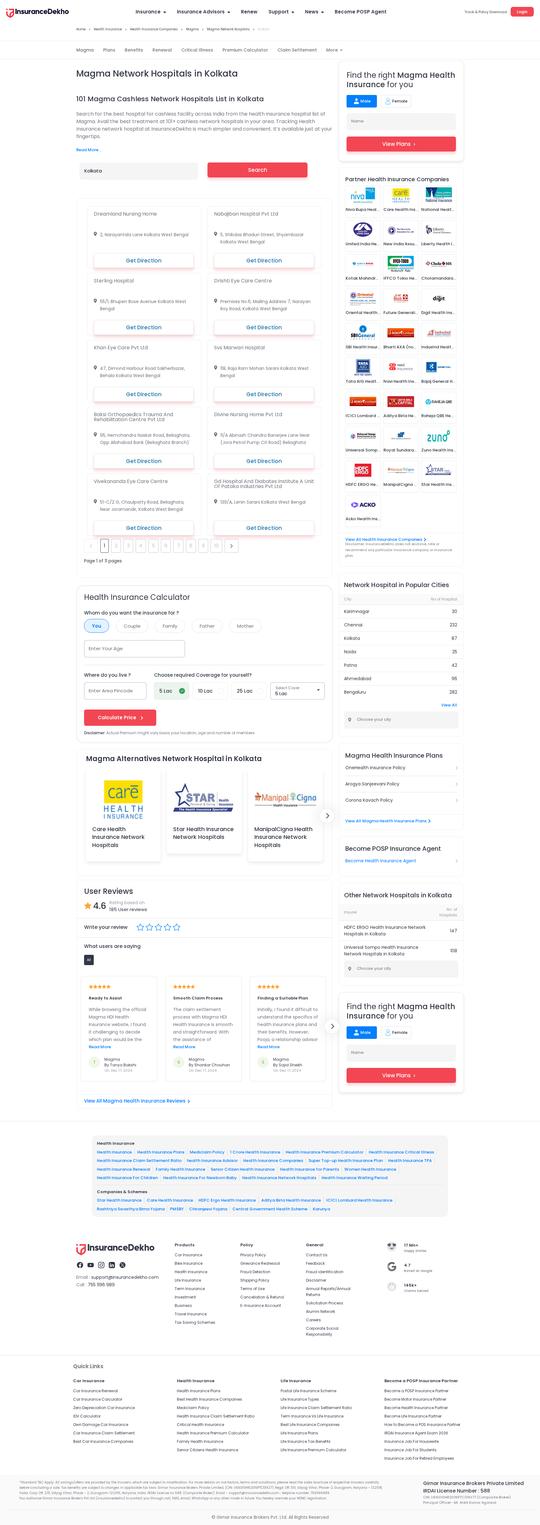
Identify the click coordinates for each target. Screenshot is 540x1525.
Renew (249, 11)
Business (183, 1305)
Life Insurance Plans (299, 1433)
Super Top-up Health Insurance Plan (345, 1161)
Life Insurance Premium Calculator (313, 1450)
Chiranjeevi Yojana (208, 1209)
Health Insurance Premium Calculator (324, 1152)
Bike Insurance (188, 1263)
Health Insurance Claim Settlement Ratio (139, 1161)
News (311, 11)
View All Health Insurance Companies (383, 539)
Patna (350, 665)
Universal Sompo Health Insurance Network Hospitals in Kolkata (381, 950)
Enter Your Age (106, 648)
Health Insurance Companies (273, 1161)
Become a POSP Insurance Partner (416, 1390)
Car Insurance (188, 1255)
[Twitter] (122, 1266)
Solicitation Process (324, 1303)
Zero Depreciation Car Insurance (104, 1407)
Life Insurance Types (300, 1399)
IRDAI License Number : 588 (456, 1490)
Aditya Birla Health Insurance (291, 1200)
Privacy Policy (253, 1255)
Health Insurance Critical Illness (401, 1152)
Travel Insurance (191, 1314)
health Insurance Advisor (212, 1161)
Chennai (353, 625)
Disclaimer (316, 1280)
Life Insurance (188, 1280)
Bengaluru (355, 692)
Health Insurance (114, 1152)
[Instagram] (101, 1266)
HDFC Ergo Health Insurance (227, 1200)
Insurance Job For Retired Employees (419, 1458)
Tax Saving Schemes (195, 1322)
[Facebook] (80, 1266)
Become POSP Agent (361, 11)
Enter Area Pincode (111, 690)
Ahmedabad (357, 678)
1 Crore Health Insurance (255, 1152)
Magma (85, 50)
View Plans (396, 144)
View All (449, 705)
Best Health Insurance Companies (209, 1399)
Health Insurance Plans (160, 1152)
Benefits (134, 50)
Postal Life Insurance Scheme (308, 1390)
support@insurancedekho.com (125, 1277)
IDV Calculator (87, 1416)
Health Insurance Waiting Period (355, 1178)
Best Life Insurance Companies (310, 1424)
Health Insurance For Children (127, 1178)
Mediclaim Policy (207, 1152)
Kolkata (352, 638)
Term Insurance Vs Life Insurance (312, 1416)
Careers (313, 1320)
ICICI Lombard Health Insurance (359, 1200)
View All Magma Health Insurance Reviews (135, 1101)
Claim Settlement (297, 50)
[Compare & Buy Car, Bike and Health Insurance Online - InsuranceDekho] (37, 13)
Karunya (321, 1209)
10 (216, 545)
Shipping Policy (254, 1280)
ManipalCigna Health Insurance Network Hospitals (283, 837)
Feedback (315, 1263)
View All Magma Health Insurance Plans (386, 821)
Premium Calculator (245, 50)
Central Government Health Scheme (270, 1209)
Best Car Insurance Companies (103, 1441)
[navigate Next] (326, 815)
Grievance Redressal (260, 1263)
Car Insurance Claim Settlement (104, 1433)
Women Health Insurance (370, 1169)
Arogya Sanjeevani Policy (372, 784)
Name (357, 121)
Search (257, 170)
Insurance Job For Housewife (411, 1441)
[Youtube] (90, 1266)
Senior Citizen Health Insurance (243, 1169)
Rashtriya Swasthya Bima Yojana (131, 1209)
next (231, 545)
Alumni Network (320, 1311)
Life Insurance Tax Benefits (306, 1441)
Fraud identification (324, 1271)
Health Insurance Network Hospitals (279, 1178)
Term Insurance (190, 1288)
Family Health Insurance (180, 1169)
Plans (109, 50)
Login (522, 11)
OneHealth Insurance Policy (375, 768)
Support (278, 11)
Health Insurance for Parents (309, 1169)
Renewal (162, 50)
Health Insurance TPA (410, 1161)
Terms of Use (252, 1288)
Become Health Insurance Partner (416, 1407)
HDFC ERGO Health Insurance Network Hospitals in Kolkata (385, 930)
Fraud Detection (255, 1271)
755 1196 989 (101, 1285)
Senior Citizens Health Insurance (207, 1450)
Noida (350, 652)
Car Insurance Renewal (95, 1390)
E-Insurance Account (260, 1305)
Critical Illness (197, 50)
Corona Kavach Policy (369, 800)
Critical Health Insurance (200, 1424)
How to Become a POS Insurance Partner (422, 1424)
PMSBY (177, 1209)
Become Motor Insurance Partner (415, 1399)
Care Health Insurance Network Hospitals (118, 837)
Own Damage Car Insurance (100, 1424)
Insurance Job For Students (410, 1450)
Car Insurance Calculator (97, 1399)
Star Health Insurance (119, 1200)
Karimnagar (356, 611)
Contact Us (317, 1255)
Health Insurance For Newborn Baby (200, 1178)
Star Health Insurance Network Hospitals (203, 833)
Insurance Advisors (201, 11)
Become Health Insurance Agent (380, 861)
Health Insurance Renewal (123, 1169)
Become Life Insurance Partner (413, 1416)
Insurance (148, 11)
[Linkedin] (112, 1266)
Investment (185, 1297)
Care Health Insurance (170, 1200)
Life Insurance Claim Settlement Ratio (316, 1407)
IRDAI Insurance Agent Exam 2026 (416, 1433)
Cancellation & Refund (262, 1297)
